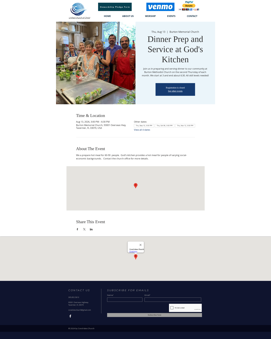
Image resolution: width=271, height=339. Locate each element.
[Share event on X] (84, 229)
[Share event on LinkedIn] (91, 229)
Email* (147, 295)
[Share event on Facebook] (77, 229)
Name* (110, 295)
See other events (175, 91)
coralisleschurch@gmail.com (79, 310)
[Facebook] (70, 316)
